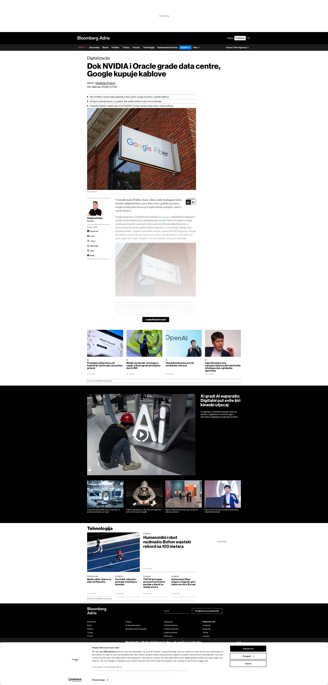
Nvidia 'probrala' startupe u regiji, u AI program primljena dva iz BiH (143, 365)
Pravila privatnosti (171, 629)
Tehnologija (148, 47)
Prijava (230, 38)
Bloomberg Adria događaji (136, 629)
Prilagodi (247, 656)
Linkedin (205, 636)
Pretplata (240, 38)
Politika (115, 47)
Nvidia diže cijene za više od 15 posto (99, 580)
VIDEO (81, 47)
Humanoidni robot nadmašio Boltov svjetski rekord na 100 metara (167, 542)
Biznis (105, 47)
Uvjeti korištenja (170, 633)
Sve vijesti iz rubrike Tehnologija (99, 381)
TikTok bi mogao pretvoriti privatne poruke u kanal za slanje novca (154, 583)
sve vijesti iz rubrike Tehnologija (99, 598)
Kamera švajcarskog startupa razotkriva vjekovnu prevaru (181, 511)
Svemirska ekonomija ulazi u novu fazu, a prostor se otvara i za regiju (103, 511)
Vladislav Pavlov (105, 83)
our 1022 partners (107, 652)
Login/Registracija (156, 319)
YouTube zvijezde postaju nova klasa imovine (126, 582)
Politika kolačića (170, 625)
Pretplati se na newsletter (207, 611)
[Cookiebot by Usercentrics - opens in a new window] (75, 680)
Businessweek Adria (168, 47)
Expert (184, 47)
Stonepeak (163, 216)
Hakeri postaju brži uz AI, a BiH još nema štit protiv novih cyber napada (143, 511)
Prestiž (136, 47)
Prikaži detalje (98, 680)
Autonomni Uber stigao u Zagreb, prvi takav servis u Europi (183, 582)
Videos (128, 622)
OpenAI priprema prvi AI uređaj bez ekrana (180, 364)
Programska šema (133, 625)
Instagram (206, 629)
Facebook (206, 625)
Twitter (205, 633)
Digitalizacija (92, 576)
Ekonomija (94, 47)
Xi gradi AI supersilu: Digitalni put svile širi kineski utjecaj (221, 400)
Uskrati (248, 664)
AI (88, 360)
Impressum (168, 622)
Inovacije (147, 533)
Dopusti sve (248, 649)
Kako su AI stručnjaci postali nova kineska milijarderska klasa (221, 511)
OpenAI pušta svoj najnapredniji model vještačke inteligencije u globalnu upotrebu (223, 367)
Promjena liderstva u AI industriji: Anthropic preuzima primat (105, 365)
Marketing (168, 636)
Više (195, 47)
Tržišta (125, 47)
